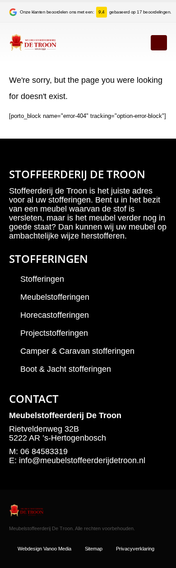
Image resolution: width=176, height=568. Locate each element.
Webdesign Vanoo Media (44, 548)
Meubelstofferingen (54, 297)
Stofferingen (42, 279)
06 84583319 (44, 451)
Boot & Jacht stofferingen (65, 369)
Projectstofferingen (54, 333)
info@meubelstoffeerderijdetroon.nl (82, 460)
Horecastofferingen (54, 315)
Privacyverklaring (135, 548)
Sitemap (93, 548)
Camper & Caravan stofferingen (77, 351)
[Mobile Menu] (159, 42)
